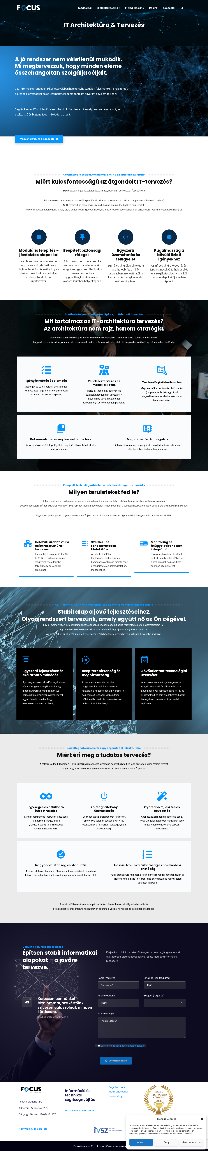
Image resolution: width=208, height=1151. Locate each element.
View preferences (192, 1142)
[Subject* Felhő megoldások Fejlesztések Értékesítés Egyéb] (164, 1003)
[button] (201, 1118)
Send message (118, 1060)
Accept (141, 1142)
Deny (166, 1142)
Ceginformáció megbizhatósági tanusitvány (118, 1091)
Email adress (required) (157, 977)
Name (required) (107, 977)
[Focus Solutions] (28, 8)
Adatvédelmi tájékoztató (33, 1128)
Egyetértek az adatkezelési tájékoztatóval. (123, 1045)
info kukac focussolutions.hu (80, 1110)
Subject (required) (154, 995)
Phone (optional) (107, 995)
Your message (106, 1013)
